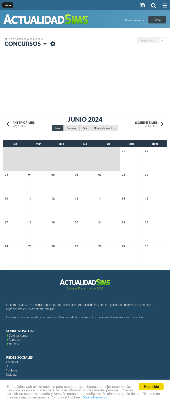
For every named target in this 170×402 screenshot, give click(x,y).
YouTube (11, 370)
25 (30, 246)
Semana (71, 128)
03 (6, 174)
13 (76, 198)
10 (6, 198)
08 (123, 174)
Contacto (14, 339)
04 (30, 174)
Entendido (151, 386)
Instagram (12, 374)
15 (123, 198)
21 (100, 222)
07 (100, 174)
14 (100, 198)
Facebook (12, 362)
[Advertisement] (85, 81)
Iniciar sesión (134, 20)
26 (53, 246)
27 (76, 246)
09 (146, 174)
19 (53, 222)
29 (123, 246)
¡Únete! (157, 20)
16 (146, 198)
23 (146, 222)
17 (6, 222)
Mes (57, 128)
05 (53, 174)
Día (85, 128)
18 (30, 222)
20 (76, 222)
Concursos (24, 44)
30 (146, 246)
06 (76, 174)
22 (123, 222)
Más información (95, 397)
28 (100, 246)
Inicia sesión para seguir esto (25, 39)
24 (6, 246)
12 (53, 198)
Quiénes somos (18, 335)
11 (30, 198)
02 (146, 150)
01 (123, 150)
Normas (13, 344)
